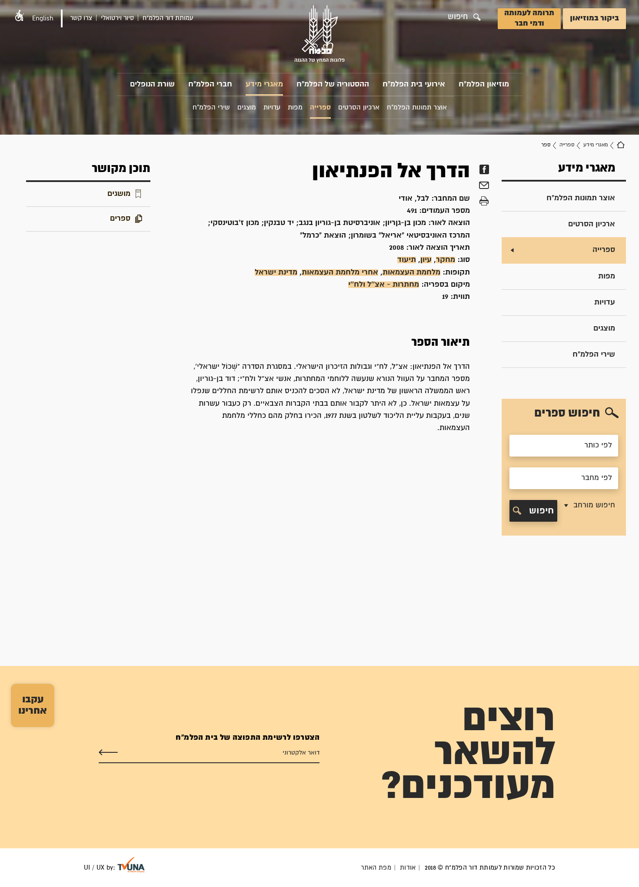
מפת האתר (376, 867)
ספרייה (566, 144)
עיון (426, 260)
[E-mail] (484, 186)
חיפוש (540, 511)
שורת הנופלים (152, 84)
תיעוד (406, 260)
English (42, 18)
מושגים (118, 194)
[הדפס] (484, 201)
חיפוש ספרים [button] (567, 413)
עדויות (604, 302)
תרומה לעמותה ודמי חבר (529, 18)
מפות (606, 276)
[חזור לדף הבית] (621, 145)
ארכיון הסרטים (591, 224)
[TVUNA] (131, 865)
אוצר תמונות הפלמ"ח (580, 198)
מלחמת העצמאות (411, 272)
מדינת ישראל (276, 272)
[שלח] (108, 752)
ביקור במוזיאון (594, 18)
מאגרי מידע (264, 84)
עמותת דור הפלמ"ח (168, 18)
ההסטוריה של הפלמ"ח (332, 84)
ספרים (120, 218)
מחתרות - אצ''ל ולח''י (383, 284)
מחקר (445, 260)
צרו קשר (81, 18)
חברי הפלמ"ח (210, 84)
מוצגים (604, 328)
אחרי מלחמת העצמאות (340, 272)
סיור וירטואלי (117, 18)
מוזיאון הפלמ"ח (484, 84)
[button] (19, 15)
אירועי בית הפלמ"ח (414, 84)
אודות (408, 867)
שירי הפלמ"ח (593, 354)
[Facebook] (484, 169)
